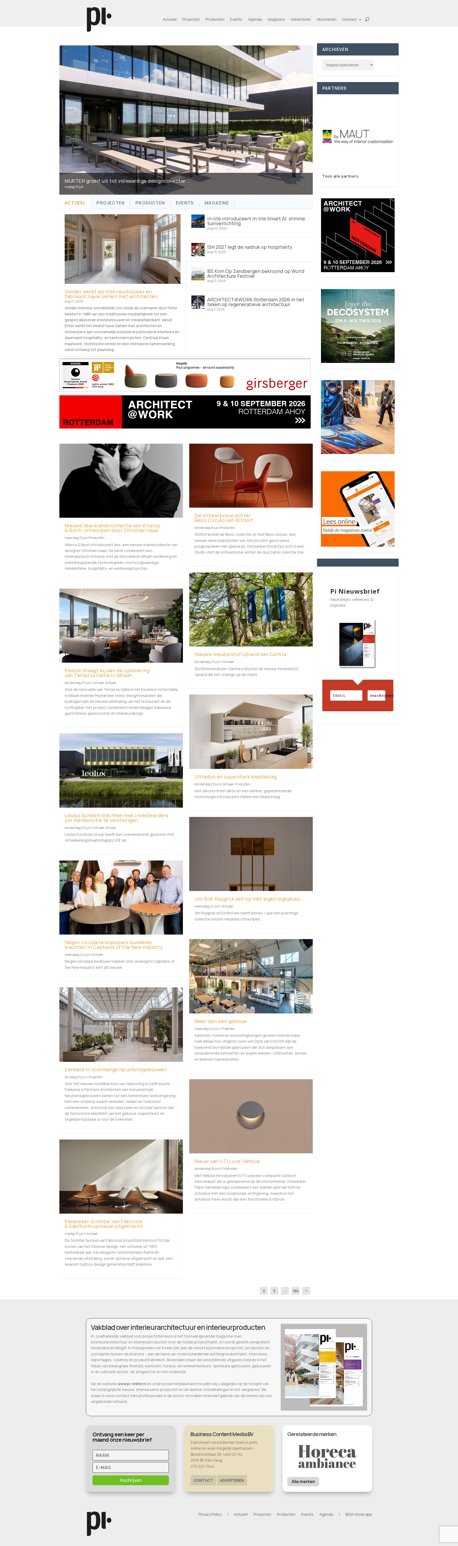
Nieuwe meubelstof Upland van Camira (241, 654)
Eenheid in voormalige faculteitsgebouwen (116, 1069)
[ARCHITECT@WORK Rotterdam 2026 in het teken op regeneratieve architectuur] (198, 302)
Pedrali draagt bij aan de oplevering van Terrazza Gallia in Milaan (107, 672)
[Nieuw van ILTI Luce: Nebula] (251, 1116)
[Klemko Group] (357, 137)
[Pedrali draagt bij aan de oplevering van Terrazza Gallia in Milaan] (121, 626)
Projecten (191, 19)
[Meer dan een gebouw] (251, 976)
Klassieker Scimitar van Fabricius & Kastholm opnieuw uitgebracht (104, 1223)
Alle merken (303, 1481)
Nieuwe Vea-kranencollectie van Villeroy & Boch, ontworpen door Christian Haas (113, 527)
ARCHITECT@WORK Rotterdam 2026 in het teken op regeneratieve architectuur (255, 301)
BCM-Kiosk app (359, 1515)
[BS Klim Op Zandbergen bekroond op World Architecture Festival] (198, 273)
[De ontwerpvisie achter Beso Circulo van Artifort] (251, 476)
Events (236, 19)
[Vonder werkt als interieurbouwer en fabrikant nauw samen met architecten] (122, 249)
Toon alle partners (340, 176)
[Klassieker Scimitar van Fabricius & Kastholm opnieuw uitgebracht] (121, 1177)
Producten (215, 19)
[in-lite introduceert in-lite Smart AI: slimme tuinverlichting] (198, 221)
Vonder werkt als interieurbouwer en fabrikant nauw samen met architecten (111, 293)
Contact (349, 19)
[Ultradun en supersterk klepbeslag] (251, 732)
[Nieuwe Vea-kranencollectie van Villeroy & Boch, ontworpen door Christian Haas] (121, 481)
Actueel (170, 19)
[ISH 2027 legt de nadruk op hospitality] (198, 249)
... (285, 1290)
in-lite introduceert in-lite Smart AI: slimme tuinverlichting (256, 220)
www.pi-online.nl (132, 1383)
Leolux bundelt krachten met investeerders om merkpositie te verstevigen (117, 817)
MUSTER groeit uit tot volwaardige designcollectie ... (128, 181)
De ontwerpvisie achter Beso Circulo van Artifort (224, 517)
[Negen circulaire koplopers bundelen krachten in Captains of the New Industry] (121, 897)
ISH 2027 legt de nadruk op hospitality (249, 247)
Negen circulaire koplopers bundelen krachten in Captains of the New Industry (114, 944)
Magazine (276, 19)
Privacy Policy (210, 1515)
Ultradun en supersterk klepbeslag (236, 776)
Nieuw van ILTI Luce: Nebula (227, 1161)
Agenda (255, 19)
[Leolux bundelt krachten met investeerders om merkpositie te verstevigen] (121, 770)
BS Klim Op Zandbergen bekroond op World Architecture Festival (256, 273)
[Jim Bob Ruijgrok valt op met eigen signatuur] (251, 854)
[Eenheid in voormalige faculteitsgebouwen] (121, 1024)
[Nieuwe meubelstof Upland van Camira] (251, 609)
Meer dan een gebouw (221, 1021)
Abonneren (326, 19)
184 (296, 1290)
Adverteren (301, 19)
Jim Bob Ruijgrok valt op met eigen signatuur (247, 899)
